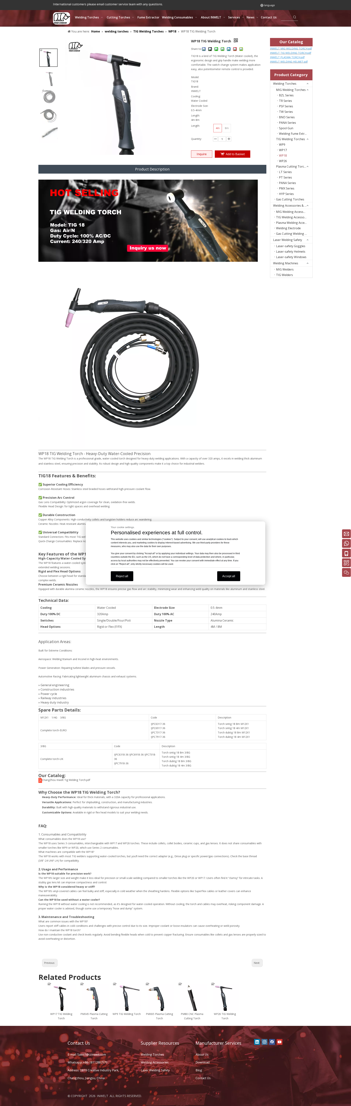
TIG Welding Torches (290, 139)
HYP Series (286, 194)
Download (203, 1062)
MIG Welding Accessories (293, 212)
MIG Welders (285, 269)
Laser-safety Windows (291, 257)
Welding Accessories (155, 1062)
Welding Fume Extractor (295, 134)
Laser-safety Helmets (290, 252)
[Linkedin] (257, 1042)
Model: (195, 77)
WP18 (283, 156)
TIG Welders (284, 275)
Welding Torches (284, 84)
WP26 (283, 161)
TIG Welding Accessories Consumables (294, 217)
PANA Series (287, 123)
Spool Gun (286, 128)
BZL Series (286, 95)
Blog (199, 1070)
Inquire (202, 154)
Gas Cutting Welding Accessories (294, 234)
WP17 (283, 150)
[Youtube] (279, 1042)
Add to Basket (235, 154)
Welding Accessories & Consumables (292, 206)
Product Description (152, 169)
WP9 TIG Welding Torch (127, 1014)
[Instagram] (264, 1042)
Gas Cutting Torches (290, 199)
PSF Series (286, 106)
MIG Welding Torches (291, 90)
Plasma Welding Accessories (294, 223)
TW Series (286, 112)
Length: (195, 115)
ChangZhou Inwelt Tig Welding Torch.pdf (66, 780)
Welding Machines (285, 263)
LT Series (285, 172)
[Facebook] (272, 1042)
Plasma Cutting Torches (292, 166)
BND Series (287, 117)
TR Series (285, 101)
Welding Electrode (288, 228)
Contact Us (203, 1078)
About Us (202, 1055)
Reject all (122, 576)
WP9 (282, 145)
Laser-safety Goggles (290, 246)
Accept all (228, 576)
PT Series (285, 177)
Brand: (195, 86)
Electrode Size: (199, 106)
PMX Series (286, 188)
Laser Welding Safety (287, 240)
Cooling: (196, 96)
